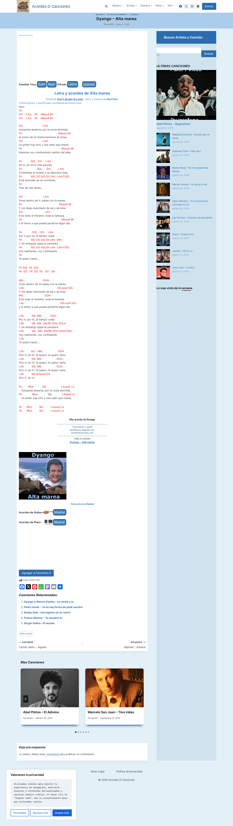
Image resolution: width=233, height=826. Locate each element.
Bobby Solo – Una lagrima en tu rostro (47, 612)
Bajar (51, 84)
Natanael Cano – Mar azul (186, 151)
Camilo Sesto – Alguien (33, 645)
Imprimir (89, 84)
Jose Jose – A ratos (183, 267)
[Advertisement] (82, 59)
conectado (52, 754)
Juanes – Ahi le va (182, 250)
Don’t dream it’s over (70, 99)
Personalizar (19, 812)
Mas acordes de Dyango (82, 419)
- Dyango (134, 14)
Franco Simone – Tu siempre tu (43, 617)
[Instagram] (192, 6)
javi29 (110, 24)
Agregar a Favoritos (36, 573)
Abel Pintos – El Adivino (41, 712)
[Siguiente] (138, 699)
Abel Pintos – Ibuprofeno (173, 124)
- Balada (99, 14)
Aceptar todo (62, 812)
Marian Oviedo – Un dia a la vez (189, 184)
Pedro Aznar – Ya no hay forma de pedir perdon (53, 607)
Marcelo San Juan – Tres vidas (111, 712)
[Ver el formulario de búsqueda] (106, 6)
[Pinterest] (198, 6)
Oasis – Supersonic (183, 234)
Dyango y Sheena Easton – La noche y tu (49, 601)
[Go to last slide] (25, 699)
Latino (72, 84)
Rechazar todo (40, 812)
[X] (186, 6)
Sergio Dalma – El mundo (39, 623)
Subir (41, 84)
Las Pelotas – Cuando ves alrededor (192, 217)
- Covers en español (116, 14)
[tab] (76, 732)
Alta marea (26, 633)
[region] (41, 795)
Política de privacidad (129, 771)
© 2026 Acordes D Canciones (116, 779)
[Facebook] (180, 6)
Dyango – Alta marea (82, 442)
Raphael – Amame (135, 645)
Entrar (209, 6)
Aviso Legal (97, 771)
